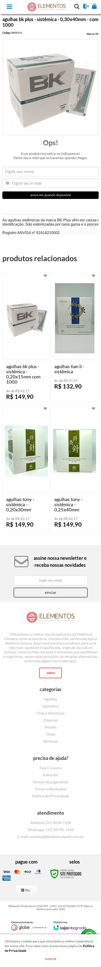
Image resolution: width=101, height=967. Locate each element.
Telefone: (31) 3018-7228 (50, 822)
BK (97, 33)
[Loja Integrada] (70, 925)
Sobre (51, 673)
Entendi (50, 959)
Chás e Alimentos (50, 713)
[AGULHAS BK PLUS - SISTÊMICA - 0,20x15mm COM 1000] (26, 337)
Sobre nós (50, 775)
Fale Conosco (51, 768)
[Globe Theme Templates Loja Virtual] (29, 925)
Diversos (50, 720)
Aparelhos (50, 706)
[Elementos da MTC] (50, 617)
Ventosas (50, 741)
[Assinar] (51, 592)
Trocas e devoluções (51, 789)
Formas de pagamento (50, 782)
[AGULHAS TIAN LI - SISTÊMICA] (74, 337)
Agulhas (50, 699)
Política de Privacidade (50, 796)
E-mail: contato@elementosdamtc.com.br (50, 836)
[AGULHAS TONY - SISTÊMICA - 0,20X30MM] (26, 470)
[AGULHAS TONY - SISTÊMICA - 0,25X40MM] (74, 470)
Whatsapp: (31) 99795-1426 (50, 829)
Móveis (51, 727)
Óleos (50, 734)
